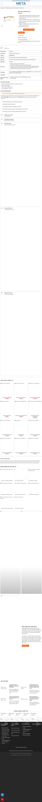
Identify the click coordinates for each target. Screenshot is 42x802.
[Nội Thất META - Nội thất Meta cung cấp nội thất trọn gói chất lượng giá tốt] (21, 4)
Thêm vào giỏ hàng (28, 29)
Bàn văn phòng (15, 7)
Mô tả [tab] (2, 48)
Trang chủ (2, 7)
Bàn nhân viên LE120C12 (21, 397)
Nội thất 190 (25, 39)
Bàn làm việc (22, 7)
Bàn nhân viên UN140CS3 (7, 434)
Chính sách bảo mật (26, 735)
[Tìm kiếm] (40, 4)
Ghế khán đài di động (4, 462)
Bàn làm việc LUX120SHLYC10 (21, 415)
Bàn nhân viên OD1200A (7, 397)
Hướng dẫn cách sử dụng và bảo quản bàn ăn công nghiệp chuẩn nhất (34, 686)
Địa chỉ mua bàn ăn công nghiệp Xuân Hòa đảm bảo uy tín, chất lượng (34, 698)
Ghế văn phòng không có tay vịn (19, 462)
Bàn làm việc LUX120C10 (35, 452)
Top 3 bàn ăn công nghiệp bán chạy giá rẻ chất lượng (14, 686)
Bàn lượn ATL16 (21, 434)
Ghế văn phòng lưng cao (28, 462)
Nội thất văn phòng (8, 7)
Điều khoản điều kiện (26, 733)
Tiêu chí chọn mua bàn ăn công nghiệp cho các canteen (14, 697)
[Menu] (2, 3)
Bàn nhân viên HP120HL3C (35, 434)
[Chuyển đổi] (1, 94)
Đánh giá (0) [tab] (6, 48)
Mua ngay (21, 32)
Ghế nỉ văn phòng (10, 462)
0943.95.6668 (7, 85)
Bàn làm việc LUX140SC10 (7, 452)
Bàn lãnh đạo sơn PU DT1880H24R (35, 416)
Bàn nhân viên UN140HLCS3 (35, 397)
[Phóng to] (2, 26)
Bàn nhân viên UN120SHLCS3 (21, 452)
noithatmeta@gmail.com (8, 86)
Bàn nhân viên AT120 (7, 415)
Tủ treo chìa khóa (36, 462)
